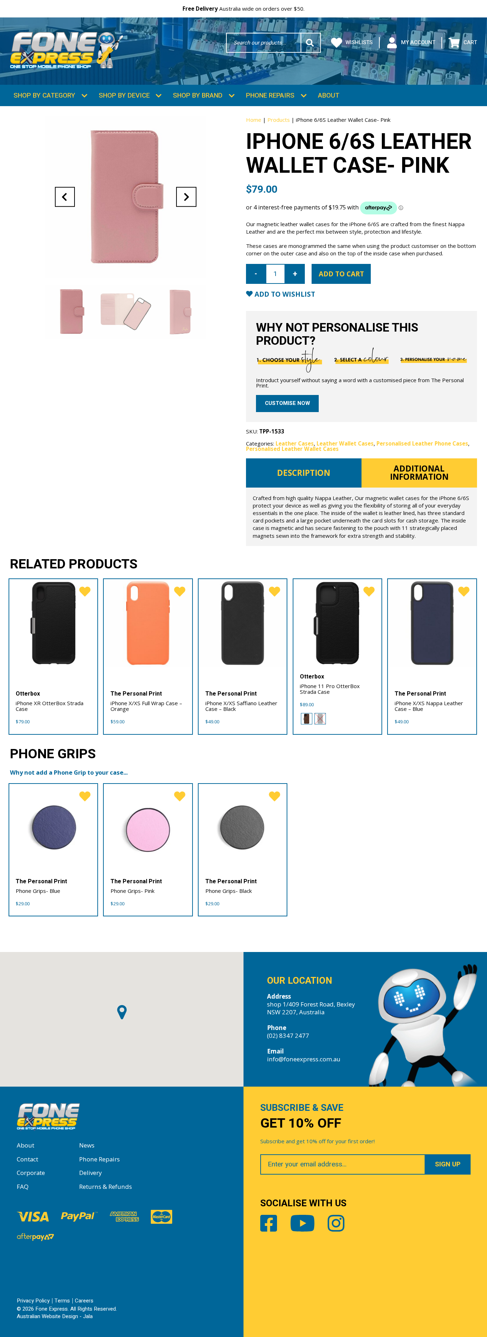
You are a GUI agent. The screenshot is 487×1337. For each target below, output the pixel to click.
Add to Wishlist (284, 294)
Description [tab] (303, 472)
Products (278, 119)
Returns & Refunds (105, 1186)
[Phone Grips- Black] (243, 828)
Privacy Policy (33, 1301)
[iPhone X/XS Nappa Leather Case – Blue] (432, 623)
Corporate (31, 1173)
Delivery (90, 1173)
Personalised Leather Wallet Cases (292, 448)
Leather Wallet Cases (345, 443)
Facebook (268, 1223)
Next (186, 197)
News (86, 1145)
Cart (470, 42)
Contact (27, 1159)
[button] (122, 1012)
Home (253, 119)
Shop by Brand (197, 95)
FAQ (23, 1186)
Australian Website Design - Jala (55, 1316)
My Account (418, 42)
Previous (65, 197)
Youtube (302, 1223)
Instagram (336, 1223)
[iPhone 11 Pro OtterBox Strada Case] (337, 623)
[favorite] (85, 592)
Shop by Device (124, 95)
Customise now (287, 403)
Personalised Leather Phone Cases (422, 443)
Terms (62, 1301)
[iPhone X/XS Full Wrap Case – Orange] (148, 623)
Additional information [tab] (419, 472)
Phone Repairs (270, 95)
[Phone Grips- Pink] (148, 828)
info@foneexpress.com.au (303, 1059)
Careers (84, 1301)
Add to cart (341, 274)
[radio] (306, 718)
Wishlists (359, 42)
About (328, 95)
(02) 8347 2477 (288, 1035)
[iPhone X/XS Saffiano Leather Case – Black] (243, 623)
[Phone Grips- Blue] (53, 828)
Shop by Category (44, 95)
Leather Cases (295, 443)
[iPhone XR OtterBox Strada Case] (53, 623)
